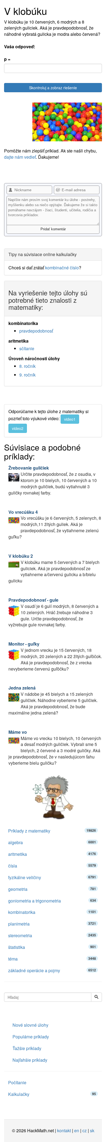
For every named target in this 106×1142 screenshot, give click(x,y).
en (76, 1130)
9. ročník (27, 375)
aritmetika (52, 854)
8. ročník (27, 366)
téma (52, 959)
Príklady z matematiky (52, 831)
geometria (52, 889)
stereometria (52, 935)
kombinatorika (52, 912)
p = (7, 59)
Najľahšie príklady (30, 1060)
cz (84, 1130)
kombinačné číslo (62, 267)
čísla (52, 866)
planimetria (52, 924)
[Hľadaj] (96, 997)
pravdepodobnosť (36, 331)
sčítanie (26, 348)
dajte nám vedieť (20, 157)
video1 (70, 419)
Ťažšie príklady (27, 1048)
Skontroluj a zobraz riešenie (53, 87)
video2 (17, 428)
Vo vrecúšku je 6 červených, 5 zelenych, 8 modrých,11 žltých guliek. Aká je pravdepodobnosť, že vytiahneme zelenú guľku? (54, 524)
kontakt (64, 1130)
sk (92, 1130)
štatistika (52, 947)
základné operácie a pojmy (52, 970)
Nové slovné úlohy (30, 1025)
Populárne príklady (31, 1036)
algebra (52, 842)
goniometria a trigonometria (52, 901)
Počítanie (17, 1082)
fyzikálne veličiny (52, 877)
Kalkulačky (52, 1094)
